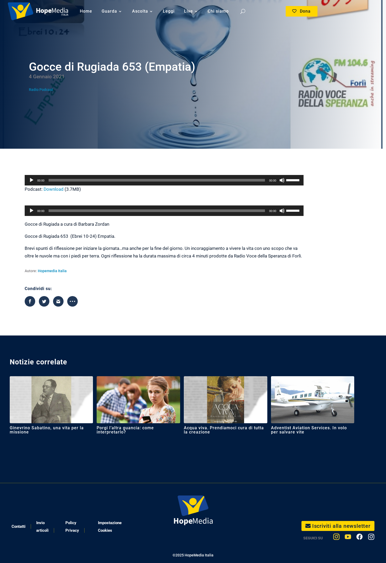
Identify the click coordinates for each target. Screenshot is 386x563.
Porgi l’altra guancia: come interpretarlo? (125, 430)
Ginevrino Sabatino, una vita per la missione (47, 430)
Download (54, 189)
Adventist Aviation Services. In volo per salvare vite (309, 430)
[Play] (31, 180)
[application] (164, 180)
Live (188, 11)
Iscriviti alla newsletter (341, 526)
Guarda (109, 11)
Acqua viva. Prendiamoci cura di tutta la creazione (224, 430)
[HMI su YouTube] (348, 538)
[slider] (293, 179)
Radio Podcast (41, 89)
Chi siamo (218, 11)
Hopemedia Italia (52, 271)
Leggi (169, 11)
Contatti (18, 526)
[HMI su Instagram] (336, 538)
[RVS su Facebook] (359, 538)
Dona (305, 11)
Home (86, 11)
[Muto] (282, 180)
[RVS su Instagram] (371, 538)
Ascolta (140, 11)
